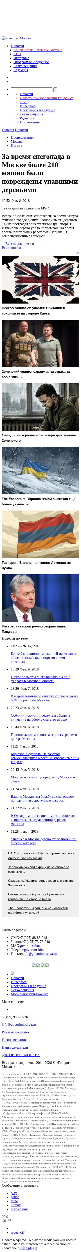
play (14, 1193)
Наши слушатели (15, 1047)
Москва (16, 141)
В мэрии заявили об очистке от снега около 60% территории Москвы (44, 698)
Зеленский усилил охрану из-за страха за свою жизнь (38, 869)
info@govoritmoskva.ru (40, 954)
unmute (16, 1205)
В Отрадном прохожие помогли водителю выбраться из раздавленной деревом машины (43, 820)
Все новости (11, 248)
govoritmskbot (29, 946)
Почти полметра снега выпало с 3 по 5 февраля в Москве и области (40, 679)
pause (15, 1197)
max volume (19, 1209)
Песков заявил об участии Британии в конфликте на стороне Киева (36, 896)
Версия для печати (19, 244)
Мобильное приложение (29, 994)
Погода (16, 145)
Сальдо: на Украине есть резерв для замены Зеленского (41, 883)
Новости (17, 46)
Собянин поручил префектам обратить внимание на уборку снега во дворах (40, 717)
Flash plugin (28, 1248)
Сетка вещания (25, 66)
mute (14, 1201)
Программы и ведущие (31, 62)
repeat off (17, 1232)
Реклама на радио (15, 1032)
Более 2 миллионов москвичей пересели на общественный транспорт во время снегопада (44, 658)
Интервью (21, 58)
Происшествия (22, 137)
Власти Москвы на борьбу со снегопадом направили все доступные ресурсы (42, 798)
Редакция (21, 70)
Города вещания (14, 1040)
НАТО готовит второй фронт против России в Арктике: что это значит (41, 855)
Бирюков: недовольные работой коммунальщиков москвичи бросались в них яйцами (45, 758)
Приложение (30, 122)
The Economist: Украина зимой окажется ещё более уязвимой (38, 910)
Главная (8, 130)
